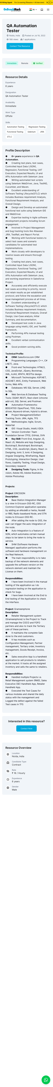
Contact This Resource (20, 46)
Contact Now (26, 728)
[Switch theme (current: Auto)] (41, 9)
